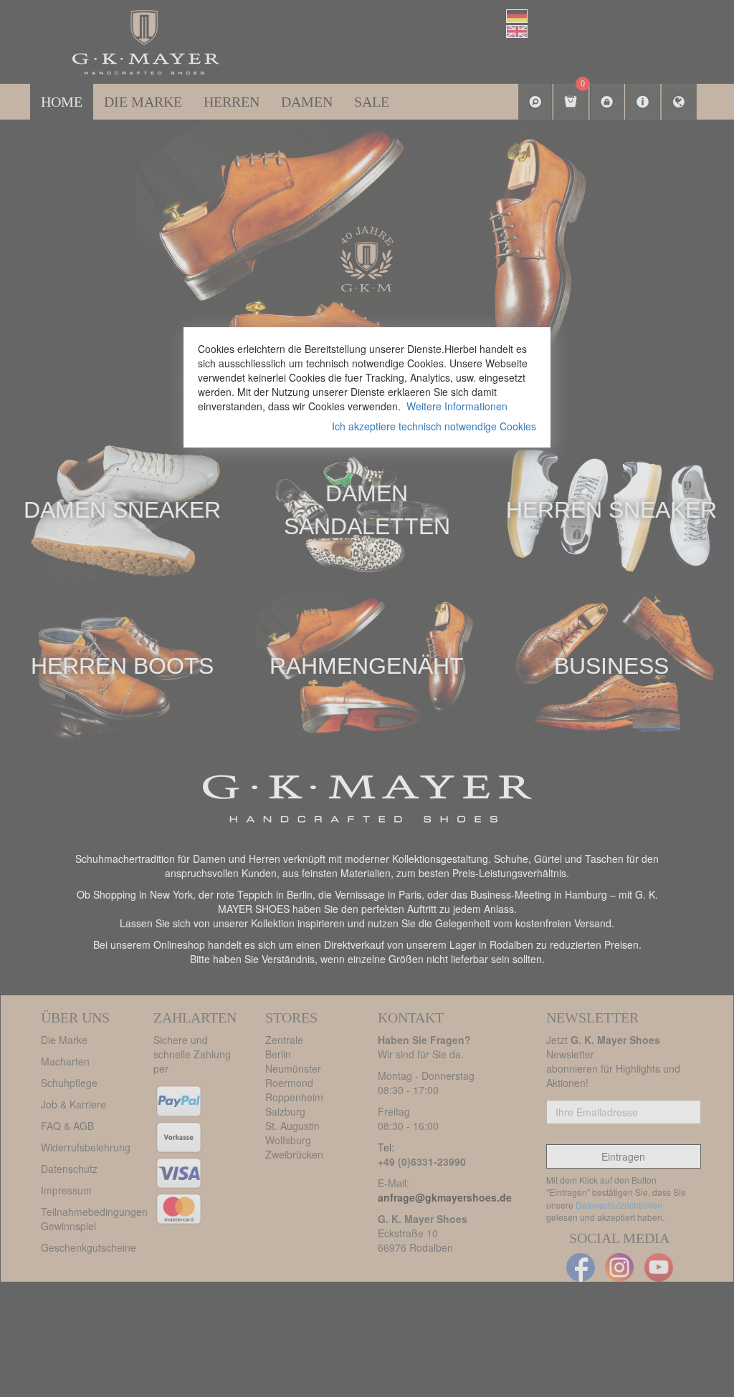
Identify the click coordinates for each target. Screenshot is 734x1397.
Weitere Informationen (456, 406)
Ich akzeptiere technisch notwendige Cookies (434, 426)
